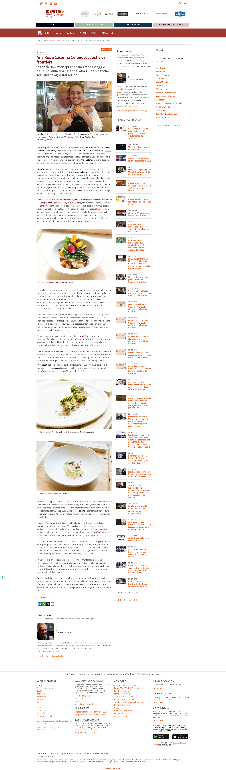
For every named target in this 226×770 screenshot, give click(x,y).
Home (39, 40)
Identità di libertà (122, 705)
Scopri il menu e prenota (86, 732)
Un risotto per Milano (124, 711)
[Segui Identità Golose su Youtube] (55, 3)
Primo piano (60, 40)
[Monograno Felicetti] (161, 14)
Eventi (94, 33)
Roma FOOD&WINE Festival (126, 688)
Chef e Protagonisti (45, 688)
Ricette (57, 33)
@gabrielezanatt (52, 651)
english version (106, 49)
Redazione (41, 696)
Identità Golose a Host (124, 699)
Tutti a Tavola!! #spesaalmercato (128, 702)
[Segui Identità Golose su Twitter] (50, 3)
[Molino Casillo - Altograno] (103, 13)
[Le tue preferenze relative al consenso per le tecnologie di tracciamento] (2, 577)
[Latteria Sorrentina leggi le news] (180, 14)
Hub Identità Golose (94, 25)
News (39, 702)
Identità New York (122, 694)
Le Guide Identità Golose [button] (170, 25)
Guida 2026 (158, 688)
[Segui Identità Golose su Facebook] (41, 3)
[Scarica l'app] (161, 736)
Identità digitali (133, 25)
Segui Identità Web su (128, 593)
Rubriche (70, 33)
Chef (47, 33)
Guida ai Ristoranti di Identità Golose (84, 643)
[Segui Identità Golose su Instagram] (46, 3)
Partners (40, 699)
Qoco (116, 708)
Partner (82, 33)
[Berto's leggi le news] (142, 14)
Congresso (55, 25)
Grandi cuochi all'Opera (124, 696)
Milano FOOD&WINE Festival (127, 685)
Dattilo (92, 134)
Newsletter (107, 33)
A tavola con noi (121, 716)
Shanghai (118, 713)
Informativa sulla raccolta (113, 768)
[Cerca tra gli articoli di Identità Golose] (180, 3)
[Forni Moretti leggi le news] (123, 14)
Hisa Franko (50, 134)
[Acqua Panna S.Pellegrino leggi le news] (84, 14)
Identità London (121, 691)
